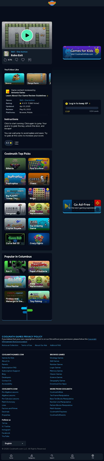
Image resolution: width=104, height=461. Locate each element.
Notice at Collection (10, 345)
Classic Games (56, 374)
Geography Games (57, 381)
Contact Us (6, 381)
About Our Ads (41, 345)
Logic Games (55, 368)
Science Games (56, 377)
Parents (5, 364)
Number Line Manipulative (60, 402)
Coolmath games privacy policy (22, 336)
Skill (13, 52)
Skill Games (54, 361)
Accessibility (7, 384)
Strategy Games (56, 358)
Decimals (5, 412)
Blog (4, 374)
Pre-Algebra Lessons (10, 392)
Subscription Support (11, 371)
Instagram (6, 430)
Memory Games (56, 371)
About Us (6, 361)
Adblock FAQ (55, 345)
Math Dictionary (8, 402)
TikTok (4, 423)
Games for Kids (8, 358)
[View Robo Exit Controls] (30, 60)
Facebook (6, 433)
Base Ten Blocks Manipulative (61, 399)
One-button (22, 52)
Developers (6, 377)
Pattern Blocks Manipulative (61, 405)
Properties (6, 415)
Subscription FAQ (9, 368)
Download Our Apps (58, 384)
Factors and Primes (10, 408)
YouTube (5, 436)
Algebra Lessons (8, 395)
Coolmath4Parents (58, 415)
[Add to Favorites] (23, 59)
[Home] (52, 3)
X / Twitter (6, 426)
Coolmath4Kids (56, 392)
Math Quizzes (55, 408)
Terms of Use (26, 345)
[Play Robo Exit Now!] (27, 35)
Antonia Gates (18, 92)
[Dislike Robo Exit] (16, 59)
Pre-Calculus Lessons (10, 399)
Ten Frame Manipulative (59, 395)
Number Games (56, 364)
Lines (4, 405)
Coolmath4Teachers (58, 412)
